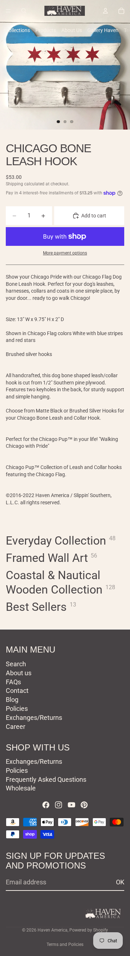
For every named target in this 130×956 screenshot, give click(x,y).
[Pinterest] (84, 805)
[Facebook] (46, 805)
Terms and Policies (65, 944)
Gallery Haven (102, 30)
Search (16, 664)
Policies (17, 708)
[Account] (105, 11)
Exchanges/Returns (34, 717)
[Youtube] (71, 805)
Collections (17, 30)
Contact (17, 690)
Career (15, 726)
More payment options (65, 253)
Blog (12, 699)
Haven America (53, 930)
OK (120, 882)
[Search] (24, 11)
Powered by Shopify (88, 930)
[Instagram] (58, 805)
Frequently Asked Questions (46, 779)
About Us (71, 30)
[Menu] (8, 11)
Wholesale (21, 788)
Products (45, 30)
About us (18, 672)
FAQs (13, 681)
